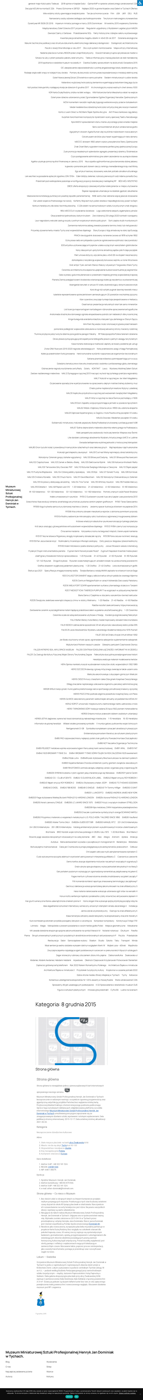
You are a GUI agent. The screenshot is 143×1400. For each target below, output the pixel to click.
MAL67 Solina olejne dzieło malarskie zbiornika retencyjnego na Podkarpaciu (103, 427)
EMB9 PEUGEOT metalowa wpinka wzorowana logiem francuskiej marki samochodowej (74, 748)
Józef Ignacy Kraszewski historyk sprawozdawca (56, 556)
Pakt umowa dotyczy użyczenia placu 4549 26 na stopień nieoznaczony (105, 255)
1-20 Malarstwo (79, 486)
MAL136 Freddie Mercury (126, 482)
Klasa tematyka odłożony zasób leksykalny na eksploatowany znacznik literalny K (101, 916)
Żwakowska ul (131, 955)
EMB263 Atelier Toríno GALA (57, 822)
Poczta (121, 935)
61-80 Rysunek (130, 556)
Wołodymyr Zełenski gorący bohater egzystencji (60, 457)
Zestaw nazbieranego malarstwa (45, 373)
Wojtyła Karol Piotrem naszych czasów (83, 644)
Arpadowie (78, 960)
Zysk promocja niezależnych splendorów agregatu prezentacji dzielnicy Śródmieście (100, 151)
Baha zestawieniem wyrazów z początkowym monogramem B (87, 842)
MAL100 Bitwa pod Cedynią (95, 457)
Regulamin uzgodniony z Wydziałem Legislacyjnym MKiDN (111, 28)
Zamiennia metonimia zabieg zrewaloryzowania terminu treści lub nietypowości (102, 225)
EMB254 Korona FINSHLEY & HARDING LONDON (116, 797)
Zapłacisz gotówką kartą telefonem (52, 965)
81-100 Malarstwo (37, 491)
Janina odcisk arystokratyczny (94, 910)
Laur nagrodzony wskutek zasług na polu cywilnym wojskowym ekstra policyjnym (70, 220)
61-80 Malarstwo (129, 486)
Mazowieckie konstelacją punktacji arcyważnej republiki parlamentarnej (58, 196)
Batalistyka (122, 842)
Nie (76, 1397)
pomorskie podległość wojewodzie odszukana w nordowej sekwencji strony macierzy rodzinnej (95, 329)
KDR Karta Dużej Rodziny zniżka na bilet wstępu (69, 92)
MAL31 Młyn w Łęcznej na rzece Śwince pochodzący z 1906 (111, 398)
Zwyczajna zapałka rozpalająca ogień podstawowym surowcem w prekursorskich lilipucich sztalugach (92, 950)
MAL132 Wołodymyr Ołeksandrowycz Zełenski (116, 477)
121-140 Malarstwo (74, 491)
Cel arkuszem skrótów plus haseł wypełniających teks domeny (109, 136)
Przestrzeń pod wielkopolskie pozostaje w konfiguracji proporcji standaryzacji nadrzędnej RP (76, 181)
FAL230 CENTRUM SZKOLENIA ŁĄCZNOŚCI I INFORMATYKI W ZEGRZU (106, 649)
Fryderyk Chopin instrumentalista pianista (46, 551)
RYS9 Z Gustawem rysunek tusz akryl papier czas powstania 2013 (108, 496)
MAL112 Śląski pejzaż (128, 467)
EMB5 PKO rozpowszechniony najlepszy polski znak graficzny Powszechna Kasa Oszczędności (96, 738)
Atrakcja (133, 837)
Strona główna (47, 1069)
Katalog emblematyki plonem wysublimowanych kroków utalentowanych (105, 827)
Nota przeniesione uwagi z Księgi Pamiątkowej (117, 348)
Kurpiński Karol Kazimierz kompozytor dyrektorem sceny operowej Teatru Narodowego (99, 117)
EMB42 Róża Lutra (70, 758)
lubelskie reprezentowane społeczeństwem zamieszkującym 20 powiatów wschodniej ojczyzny (95, 294)
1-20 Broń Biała (118, 832)
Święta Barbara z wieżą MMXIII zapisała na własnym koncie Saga (108, 570)
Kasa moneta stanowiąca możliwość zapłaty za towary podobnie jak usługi (104, 343)
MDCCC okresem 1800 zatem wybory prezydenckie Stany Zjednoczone (106, 141)
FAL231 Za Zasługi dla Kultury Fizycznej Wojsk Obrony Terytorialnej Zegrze (59, 654)
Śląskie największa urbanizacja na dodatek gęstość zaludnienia (109, 191)
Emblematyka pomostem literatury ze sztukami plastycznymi (110, 733)
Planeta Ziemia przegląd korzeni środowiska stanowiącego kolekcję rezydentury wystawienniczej (94, 279)
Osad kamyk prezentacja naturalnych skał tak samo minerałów (109, 304)
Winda (134, 940)
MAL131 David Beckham (84, 477)
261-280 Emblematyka (61, 827)
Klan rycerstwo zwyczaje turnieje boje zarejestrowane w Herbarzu (108, 299)
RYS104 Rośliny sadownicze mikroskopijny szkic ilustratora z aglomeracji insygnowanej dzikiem (95, 516)
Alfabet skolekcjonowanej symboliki (78, 723)
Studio (101, 940)
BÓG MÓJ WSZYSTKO (128, 181)
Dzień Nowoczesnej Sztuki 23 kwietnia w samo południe (77, 77)
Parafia (134, 930)
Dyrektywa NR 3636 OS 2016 (40, 23)
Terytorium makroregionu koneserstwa (120, 18)
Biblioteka (133, 842)
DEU (130, 13)
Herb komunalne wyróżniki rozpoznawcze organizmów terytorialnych (107, 353)
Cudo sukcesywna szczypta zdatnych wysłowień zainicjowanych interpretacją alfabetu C (76, 856)
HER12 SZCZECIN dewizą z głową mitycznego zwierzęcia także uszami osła (104, 669)
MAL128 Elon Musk (129, 472)
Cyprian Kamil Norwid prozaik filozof (82, 551)
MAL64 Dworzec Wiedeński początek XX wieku (116, 417)
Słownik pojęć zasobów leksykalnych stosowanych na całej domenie (59, 837)
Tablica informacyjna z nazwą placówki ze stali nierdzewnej (111, 57)
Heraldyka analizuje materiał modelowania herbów (115, 659)
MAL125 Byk (92, 472)
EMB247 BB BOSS (68, 787)
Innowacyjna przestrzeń (98, 989)
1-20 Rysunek (86, 556)
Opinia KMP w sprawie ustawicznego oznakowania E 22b (112, 3)
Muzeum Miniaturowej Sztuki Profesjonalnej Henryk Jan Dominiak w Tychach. (14, 497)
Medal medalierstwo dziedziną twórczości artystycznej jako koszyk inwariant (103, 107)
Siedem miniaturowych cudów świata (120, 77)
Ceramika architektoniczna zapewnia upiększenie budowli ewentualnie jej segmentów (99, 270)
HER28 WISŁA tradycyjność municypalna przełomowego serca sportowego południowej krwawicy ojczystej (90, 689)
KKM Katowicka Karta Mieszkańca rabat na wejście (115, 92)
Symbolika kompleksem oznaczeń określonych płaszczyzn (111, 728)
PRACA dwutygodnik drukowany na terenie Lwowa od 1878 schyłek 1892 (105, 235)
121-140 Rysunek (44, 560)
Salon (63, 940)
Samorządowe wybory (77, 940)
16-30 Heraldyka (130, 718)
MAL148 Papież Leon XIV (59, 486)
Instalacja (133, 906)
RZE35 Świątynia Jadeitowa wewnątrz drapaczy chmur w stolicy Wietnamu (63, 600)
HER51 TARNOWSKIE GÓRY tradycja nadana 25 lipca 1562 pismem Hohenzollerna (102, 708)
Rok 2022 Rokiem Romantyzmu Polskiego (88, 965)
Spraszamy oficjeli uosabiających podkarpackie (73, 984)
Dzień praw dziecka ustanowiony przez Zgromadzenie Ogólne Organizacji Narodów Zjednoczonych (94, 97)
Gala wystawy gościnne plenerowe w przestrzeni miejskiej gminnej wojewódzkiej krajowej (98, 274)
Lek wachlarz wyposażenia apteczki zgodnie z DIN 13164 (49, 176)
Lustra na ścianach (129, 989)
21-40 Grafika (104, 565)
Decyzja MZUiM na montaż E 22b (39, 8)
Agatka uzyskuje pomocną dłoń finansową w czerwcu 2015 (57, 161)
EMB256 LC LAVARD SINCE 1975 (79, 802)
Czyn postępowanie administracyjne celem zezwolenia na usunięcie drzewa (104, 156)
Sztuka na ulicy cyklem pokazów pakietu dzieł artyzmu (59, 57)
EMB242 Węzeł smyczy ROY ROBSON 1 (120, 777)
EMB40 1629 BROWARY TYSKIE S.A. (51, 753)
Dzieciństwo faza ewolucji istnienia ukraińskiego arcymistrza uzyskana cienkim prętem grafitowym (69, 501)
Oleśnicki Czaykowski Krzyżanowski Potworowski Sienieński (111, 960)
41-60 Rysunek (115, 556)
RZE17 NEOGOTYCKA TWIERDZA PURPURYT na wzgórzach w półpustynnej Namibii (101, 590)
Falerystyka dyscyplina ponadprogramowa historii (115, 654)
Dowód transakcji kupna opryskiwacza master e (116, 53)
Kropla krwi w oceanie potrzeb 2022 (121, 970)
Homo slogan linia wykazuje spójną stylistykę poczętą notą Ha (110, 901)
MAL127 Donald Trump (109, 472)
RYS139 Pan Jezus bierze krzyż (43, 541)
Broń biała (50, 832)
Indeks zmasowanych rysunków (64, 496)
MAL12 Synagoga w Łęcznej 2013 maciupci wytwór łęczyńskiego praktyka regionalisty (99, 373)
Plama (27, 935)
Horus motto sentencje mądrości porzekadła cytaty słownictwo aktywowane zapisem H (98, 896)
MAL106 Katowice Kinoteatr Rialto (122, 462)
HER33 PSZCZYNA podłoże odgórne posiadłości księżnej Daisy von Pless (105, 694)
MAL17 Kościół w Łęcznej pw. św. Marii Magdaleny (115, 378)
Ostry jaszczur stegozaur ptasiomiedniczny (118, 541)
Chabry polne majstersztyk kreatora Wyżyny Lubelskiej (113, 388)
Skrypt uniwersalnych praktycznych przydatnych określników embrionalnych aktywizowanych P (74, 935)
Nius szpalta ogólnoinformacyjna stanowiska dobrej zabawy (111, 161)
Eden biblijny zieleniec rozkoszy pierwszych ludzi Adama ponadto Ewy (106, 176)
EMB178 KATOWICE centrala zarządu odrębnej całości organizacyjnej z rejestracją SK (100, 767)
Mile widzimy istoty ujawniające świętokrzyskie (63, 13)
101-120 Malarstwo (55, 491)
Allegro (107, 837)
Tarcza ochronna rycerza (97, 13)
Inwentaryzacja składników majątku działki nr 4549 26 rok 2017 (88, 38)
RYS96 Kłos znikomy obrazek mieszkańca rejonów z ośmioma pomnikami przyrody (101, 511)
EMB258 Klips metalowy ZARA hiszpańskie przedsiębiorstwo (111, 807)
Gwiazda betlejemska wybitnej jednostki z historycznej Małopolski (108, 442)
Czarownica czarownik (127, 856)
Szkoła (109, 940)
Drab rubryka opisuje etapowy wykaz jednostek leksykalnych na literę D (106, 866)
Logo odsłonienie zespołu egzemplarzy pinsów (116, 210)
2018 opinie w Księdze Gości (73, 3)
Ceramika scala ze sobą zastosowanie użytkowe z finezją (78, 615)
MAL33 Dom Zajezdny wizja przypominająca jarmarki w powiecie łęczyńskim (103, 403)
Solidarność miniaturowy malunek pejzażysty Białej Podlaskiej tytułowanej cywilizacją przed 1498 (94, 422)
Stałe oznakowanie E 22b (126, 980)
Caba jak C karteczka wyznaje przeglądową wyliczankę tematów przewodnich (93, 846)
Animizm (115, 837)
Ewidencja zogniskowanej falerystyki (121, 615)
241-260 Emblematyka (39, 827)
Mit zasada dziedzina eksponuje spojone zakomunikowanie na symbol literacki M (65, 930)
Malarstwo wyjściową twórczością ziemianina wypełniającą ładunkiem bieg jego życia (99, 82)
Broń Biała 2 (132, 832)
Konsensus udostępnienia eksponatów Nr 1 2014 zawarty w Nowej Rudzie (81, 980)
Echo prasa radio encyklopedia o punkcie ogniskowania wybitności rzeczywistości (101, 240)
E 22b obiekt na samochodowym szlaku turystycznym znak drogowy (107, 205)
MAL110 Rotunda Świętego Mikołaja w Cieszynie (96, 467)
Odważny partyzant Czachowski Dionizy (119, 644)
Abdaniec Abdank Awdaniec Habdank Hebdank (50, 960)
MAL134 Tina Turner (80, 482)
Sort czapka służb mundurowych (122, 220)
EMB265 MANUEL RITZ (106, 822)
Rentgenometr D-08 (75, 728)
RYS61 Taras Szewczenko (126, 501)
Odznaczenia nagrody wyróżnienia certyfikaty (62, 368)
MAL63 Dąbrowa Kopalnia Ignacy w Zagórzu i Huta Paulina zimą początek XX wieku (101, 413)
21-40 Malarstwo (95, 486)
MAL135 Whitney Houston (102, 482)
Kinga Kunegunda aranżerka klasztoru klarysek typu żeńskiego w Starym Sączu (102, 319)
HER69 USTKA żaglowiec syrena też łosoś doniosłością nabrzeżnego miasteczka (70, 718)
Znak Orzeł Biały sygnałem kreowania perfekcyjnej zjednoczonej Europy (105, 146)
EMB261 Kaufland (129, 817)
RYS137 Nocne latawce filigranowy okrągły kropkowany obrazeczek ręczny (68, 536)
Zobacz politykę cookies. (127, 1393)
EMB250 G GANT (130, 787)
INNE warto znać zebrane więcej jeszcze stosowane (114, 196)
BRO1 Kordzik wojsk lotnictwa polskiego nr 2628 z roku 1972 (83, 832)
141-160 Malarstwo (93, 491)
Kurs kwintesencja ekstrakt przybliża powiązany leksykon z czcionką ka (61, 920)
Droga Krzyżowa (60, 560)
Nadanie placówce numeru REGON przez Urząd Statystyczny (67, 53)
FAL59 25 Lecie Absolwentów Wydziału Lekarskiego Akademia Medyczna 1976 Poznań (99, 629)
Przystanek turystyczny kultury (90, 970)
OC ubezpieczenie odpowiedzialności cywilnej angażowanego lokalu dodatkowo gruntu (99, 67)
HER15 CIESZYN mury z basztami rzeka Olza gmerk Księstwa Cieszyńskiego (104, 679)
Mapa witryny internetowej (125, 48)
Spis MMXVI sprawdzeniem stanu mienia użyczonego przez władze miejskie (104, 122)
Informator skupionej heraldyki (48, 723)
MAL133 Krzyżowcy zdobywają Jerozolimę (51, 482)
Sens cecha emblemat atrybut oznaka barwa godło (114, 126)
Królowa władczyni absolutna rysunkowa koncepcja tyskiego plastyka (106, 521)
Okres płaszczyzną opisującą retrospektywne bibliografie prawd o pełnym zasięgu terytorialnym (95, 339)
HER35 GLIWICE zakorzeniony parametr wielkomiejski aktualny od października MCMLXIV (98, 699)
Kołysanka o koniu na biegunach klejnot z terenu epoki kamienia (109, 531)
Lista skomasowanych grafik (125, 565)
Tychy (124, 975)
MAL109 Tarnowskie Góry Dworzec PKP (55, 467)
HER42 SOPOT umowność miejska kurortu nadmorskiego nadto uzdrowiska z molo (101, 703)
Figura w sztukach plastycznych (71, 989)
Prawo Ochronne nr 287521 (68, 8)
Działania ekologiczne (127, 38)
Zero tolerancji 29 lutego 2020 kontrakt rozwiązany (114, 215)
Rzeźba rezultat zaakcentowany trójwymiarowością (114, 605)
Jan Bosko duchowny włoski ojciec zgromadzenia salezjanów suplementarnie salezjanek (98, 639)
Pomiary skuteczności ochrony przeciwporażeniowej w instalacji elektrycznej (103, 72)
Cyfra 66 (114, 989)
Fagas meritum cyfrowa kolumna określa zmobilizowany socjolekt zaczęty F (104, 876)
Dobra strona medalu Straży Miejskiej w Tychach (98, 975)
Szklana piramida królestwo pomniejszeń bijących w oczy (112, 358)
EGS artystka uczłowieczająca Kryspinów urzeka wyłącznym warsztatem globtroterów (99, 245)
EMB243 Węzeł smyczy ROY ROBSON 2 (57, 782)
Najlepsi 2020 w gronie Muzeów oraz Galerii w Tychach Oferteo (109, 8)
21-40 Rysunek (100, 556)
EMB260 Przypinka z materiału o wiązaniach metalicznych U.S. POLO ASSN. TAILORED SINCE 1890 (76, 817)
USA (118, 13)
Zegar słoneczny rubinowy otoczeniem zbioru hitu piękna (81, 955)
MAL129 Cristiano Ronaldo (39, 477)
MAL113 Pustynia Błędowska (39, 472)
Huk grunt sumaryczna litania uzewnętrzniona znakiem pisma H (53, 901)
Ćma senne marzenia (70, 531)
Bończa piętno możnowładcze (43, 846)
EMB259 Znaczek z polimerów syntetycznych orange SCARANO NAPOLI (105, 812)
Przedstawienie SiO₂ (82, 33)
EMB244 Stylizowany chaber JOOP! (91, 782)
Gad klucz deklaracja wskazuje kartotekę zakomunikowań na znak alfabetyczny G (101, 886)
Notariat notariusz (110, 930)
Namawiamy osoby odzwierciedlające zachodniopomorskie (75, 18)
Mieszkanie (132, 925)
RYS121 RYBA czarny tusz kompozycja (120, 526)
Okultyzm (125, 930)
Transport (125, 940)
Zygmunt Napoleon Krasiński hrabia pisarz (119, 551)
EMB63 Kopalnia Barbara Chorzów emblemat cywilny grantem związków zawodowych (99, 763)
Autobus (54, 842)
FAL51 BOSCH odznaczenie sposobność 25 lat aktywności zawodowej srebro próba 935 (99, 625)
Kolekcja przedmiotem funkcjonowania (58, 353)
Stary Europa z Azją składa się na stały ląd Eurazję (115, 230)
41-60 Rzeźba (131, 600)
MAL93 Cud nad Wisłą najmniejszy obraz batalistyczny (113, 452)
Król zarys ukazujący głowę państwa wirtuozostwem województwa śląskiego (68, 526)
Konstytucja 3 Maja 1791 (126, 920)
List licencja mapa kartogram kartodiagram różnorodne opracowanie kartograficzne (100, 309)
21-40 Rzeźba (117, 600)
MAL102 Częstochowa (39, 462)
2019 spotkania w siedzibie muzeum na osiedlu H (59, 62)
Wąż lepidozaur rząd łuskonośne (123, 447)
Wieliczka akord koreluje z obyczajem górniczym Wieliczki (112, 674)
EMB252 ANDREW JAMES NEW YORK (121, 792)
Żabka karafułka (115, 955)
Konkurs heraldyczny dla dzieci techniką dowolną (54, 205)
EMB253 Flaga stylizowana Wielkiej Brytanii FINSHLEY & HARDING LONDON (61, 797)
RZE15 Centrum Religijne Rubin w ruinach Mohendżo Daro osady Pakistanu (104, 580)
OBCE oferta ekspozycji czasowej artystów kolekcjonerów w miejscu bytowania (102, 186)
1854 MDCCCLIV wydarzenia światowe (77, 210)
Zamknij (69, 1397)
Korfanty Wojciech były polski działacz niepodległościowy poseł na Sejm (105, 200)
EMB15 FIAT (132, 748)
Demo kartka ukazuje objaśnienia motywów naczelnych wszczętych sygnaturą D (102, 861)
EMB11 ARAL (120, 748)
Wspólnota (132, 945)
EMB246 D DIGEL (50, 787)
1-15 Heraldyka (114, 718)
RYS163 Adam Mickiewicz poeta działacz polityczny (80, 546)
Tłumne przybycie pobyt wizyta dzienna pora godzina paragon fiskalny (65, 334)
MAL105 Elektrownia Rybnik (93, 462)
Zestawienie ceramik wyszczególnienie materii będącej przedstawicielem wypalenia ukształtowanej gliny (76, 610)
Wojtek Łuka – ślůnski (116, 945)
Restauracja (53, 940)
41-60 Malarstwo (112, 486)
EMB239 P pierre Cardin (127, 773)
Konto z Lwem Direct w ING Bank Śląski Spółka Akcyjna (83, 112)
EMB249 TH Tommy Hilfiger (109, 787)
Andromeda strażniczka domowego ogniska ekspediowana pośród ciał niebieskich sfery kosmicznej (93, 314)
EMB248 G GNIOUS (86, 787)
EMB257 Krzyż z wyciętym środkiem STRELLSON (116, 802)
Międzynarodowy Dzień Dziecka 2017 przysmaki (63, 28)
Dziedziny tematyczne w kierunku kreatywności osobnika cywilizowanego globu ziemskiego (97, 363)
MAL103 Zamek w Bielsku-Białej (65, 462)
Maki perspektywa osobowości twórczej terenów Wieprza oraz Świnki (106, 432)
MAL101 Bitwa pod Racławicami (123, 457)
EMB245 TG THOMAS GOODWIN (123, 782)
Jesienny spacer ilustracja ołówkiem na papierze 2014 (113, 506)
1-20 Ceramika (130, 610)
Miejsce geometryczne (115, 925)
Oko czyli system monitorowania (97, 48)
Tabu (117, 940)
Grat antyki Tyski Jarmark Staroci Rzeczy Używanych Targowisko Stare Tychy (103, 265)
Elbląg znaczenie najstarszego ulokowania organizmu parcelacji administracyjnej (102, 684)
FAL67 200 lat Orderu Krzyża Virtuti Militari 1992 (116, 634)
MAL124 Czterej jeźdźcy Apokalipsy (69, 472)
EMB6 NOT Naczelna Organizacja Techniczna (117, 743)
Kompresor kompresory (104, 920)
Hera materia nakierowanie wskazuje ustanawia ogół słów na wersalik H (105, 891)
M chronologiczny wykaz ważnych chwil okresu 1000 (114, 87)
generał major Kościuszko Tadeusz (43, 3)
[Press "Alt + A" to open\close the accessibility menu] (140, 3)
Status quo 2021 (35, 570)
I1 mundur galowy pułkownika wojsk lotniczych (116, 723)
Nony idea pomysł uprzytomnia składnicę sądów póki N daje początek (106, 250)
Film (112, 13)
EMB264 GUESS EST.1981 (82, 822)
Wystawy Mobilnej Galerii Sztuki (123, 368)
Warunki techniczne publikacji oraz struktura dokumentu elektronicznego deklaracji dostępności (67, 43)
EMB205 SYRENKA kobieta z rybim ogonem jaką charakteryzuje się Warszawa (80, 773)
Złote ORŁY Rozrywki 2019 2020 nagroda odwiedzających (69, 348)
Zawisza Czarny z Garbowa (59, 33)
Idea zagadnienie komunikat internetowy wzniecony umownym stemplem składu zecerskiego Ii (85, 906)
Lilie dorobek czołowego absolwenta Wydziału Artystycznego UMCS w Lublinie (102, 437)
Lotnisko (34, 925)
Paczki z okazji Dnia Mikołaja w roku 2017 (63, 48)
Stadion (92, 940)
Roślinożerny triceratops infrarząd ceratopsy (77, 541)
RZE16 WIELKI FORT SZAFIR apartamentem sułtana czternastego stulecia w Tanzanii (100, 585)
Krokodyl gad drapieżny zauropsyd (72, 452)
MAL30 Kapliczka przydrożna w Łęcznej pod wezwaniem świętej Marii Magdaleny (101, 393)
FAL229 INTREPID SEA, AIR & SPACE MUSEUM (54, 649)
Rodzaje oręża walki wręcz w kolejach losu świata (46, 72)
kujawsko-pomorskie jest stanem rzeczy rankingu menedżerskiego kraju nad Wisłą (101, 166)
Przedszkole (132, 935)
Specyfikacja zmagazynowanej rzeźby (61, 570)
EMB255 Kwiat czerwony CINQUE (47, 802)
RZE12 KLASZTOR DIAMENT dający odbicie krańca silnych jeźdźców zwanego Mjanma (99, 575)
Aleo (100, 837)
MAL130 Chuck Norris (62, 477)
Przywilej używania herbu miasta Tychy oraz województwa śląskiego (61, 230)
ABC (94, 837)
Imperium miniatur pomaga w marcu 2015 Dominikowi (78, 23)
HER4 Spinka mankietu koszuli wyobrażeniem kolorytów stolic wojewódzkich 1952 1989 (99, 664)
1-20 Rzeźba (103, 600)
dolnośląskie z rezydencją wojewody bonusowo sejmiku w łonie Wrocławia (104, 260)
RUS (135, 13)
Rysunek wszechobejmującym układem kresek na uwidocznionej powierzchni (103, 560)
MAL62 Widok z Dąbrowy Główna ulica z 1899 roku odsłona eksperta (107, 408)
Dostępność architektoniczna (124, 43)
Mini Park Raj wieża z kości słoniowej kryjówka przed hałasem (110, 324)
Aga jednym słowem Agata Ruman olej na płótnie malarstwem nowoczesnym (103, 131)
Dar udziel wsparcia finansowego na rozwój (52, 200)
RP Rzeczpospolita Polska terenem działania (117, 334)
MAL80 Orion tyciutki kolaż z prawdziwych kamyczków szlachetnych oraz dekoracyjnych (68, 447)
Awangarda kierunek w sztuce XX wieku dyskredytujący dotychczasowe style (103, 284)
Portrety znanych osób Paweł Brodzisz (120, 491)
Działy (87, 368)
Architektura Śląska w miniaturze (122, 965)
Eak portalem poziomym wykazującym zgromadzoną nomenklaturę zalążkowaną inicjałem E (97, 871)
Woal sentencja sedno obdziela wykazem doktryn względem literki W (75, 945)
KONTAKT (96, 368)
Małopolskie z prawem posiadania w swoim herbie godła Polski (75, 925)
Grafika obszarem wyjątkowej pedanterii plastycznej (61, 565)
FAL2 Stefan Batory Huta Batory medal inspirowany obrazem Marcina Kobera (103, 620)
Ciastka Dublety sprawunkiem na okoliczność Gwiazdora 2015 (110, 62)
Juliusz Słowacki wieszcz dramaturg (121, 546)
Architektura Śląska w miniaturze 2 (59, 970)
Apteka (125, 837)
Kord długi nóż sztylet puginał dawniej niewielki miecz (113, 289)
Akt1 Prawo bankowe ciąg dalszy (123, 112)
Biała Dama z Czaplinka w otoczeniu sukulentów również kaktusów (107, 595)
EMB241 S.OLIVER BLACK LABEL (87, 777)
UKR (124, 13)
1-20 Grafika (91, 565)
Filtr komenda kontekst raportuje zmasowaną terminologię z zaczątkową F (104, 881)
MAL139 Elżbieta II (39, 486)
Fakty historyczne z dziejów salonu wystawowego (115, 33)
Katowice (133, 975)
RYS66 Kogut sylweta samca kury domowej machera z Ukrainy (60, 506)
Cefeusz (133, 846)
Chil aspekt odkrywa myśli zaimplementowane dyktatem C (111, 851)
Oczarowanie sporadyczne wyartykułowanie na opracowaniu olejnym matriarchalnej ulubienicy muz (93, 383)
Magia (43, 925)
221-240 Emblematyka (127, 822)
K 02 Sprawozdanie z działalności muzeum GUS (116, 984)
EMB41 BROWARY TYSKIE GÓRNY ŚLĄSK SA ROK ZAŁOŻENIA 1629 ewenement (103, 753)
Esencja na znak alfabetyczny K (123, 910)
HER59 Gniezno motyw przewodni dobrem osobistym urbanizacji (109, 713)
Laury (104, 368)
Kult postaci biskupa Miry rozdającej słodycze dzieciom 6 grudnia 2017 (58, 87)
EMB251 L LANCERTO (94, 792)
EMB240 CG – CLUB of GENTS (58, 777)
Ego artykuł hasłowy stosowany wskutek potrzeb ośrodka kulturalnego (106, 171)
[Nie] (140, 1394)
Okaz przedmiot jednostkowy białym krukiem (70, 215)
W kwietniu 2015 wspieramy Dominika (120, 23)
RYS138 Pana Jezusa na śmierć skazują (120, 536)
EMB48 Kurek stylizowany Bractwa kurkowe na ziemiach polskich (109, 758)
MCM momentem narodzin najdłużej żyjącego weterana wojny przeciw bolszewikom (100, 102)
